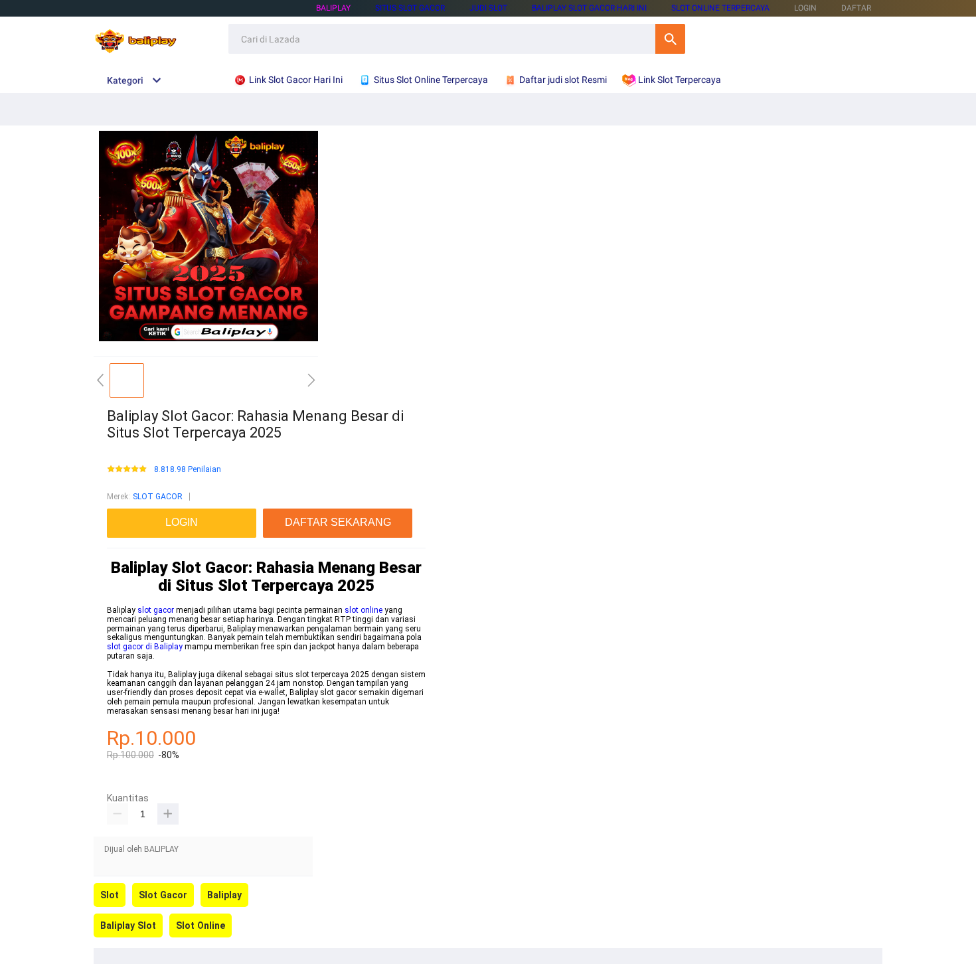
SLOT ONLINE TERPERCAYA (720, 8)
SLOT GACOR (158, 496)
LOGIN (805, 8)
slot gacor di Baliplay (145, 646)
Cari (670, 39)
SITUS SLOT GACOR (410, 8)
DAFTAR (856, 8)
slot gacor (155, 610)
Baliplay (333, 8)
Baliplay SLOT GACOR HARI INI (589, 8)
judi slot (488, 8)
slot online (363, 610)
